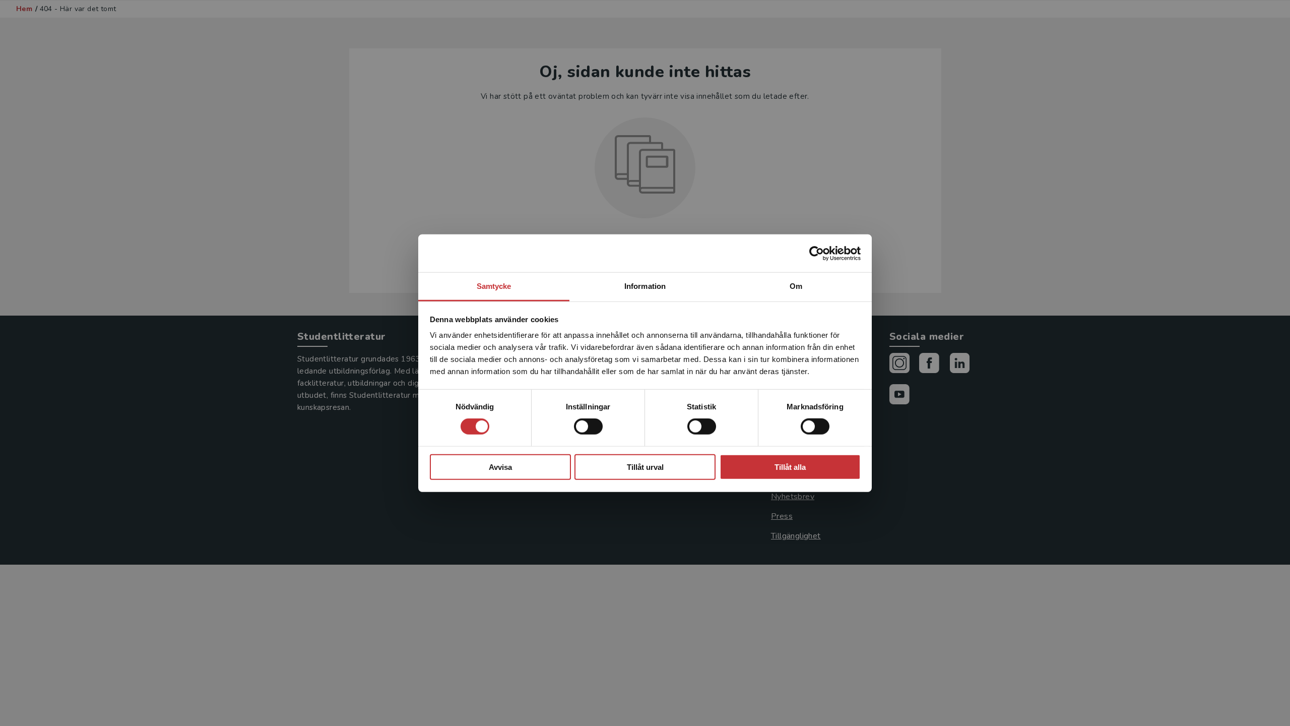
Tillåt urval (645, 467)
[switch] (588, 426)
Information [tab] (645, 286)
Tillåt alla (790, 467)
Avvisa (500, 467)
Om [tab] (796, 286)
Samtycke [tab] (494, 286)
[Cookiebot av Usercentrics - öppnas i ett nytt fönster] (816, 253)
